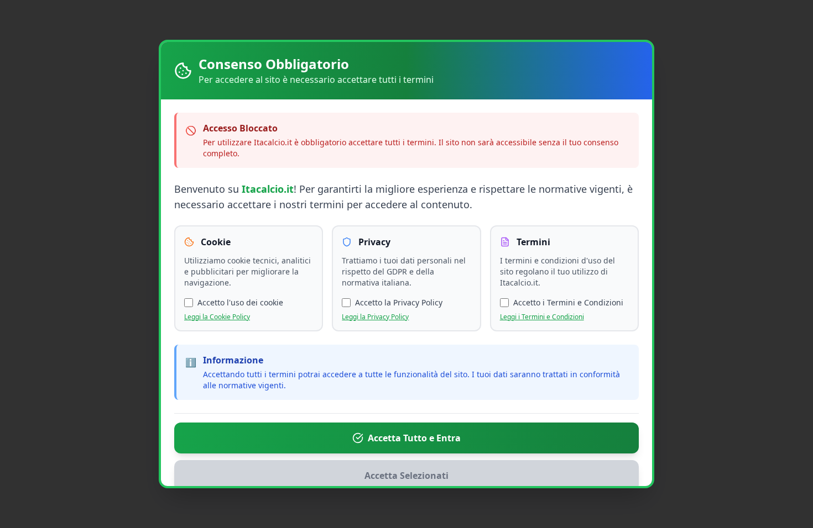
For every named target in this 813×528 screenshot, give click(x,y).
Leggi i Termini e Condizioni (542, 317)
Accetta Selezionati (406, 475)
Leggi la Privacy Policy (375, 317)
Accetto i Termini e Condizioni (568, 302)
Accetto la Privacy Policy (398, 302)
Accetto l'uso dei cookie (240, 302)
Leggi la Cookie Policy (217, 317)
